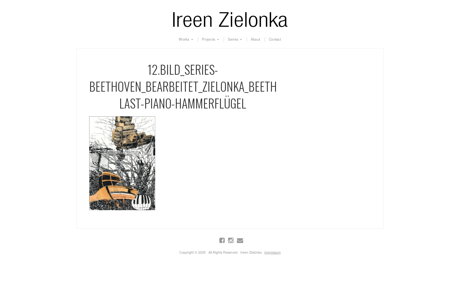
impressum (272, 252)
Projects (209, 39)
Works (184, 39)
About (255, 39)
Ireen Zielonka (230, 18)
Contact (275, 39)
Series (233, 39)
